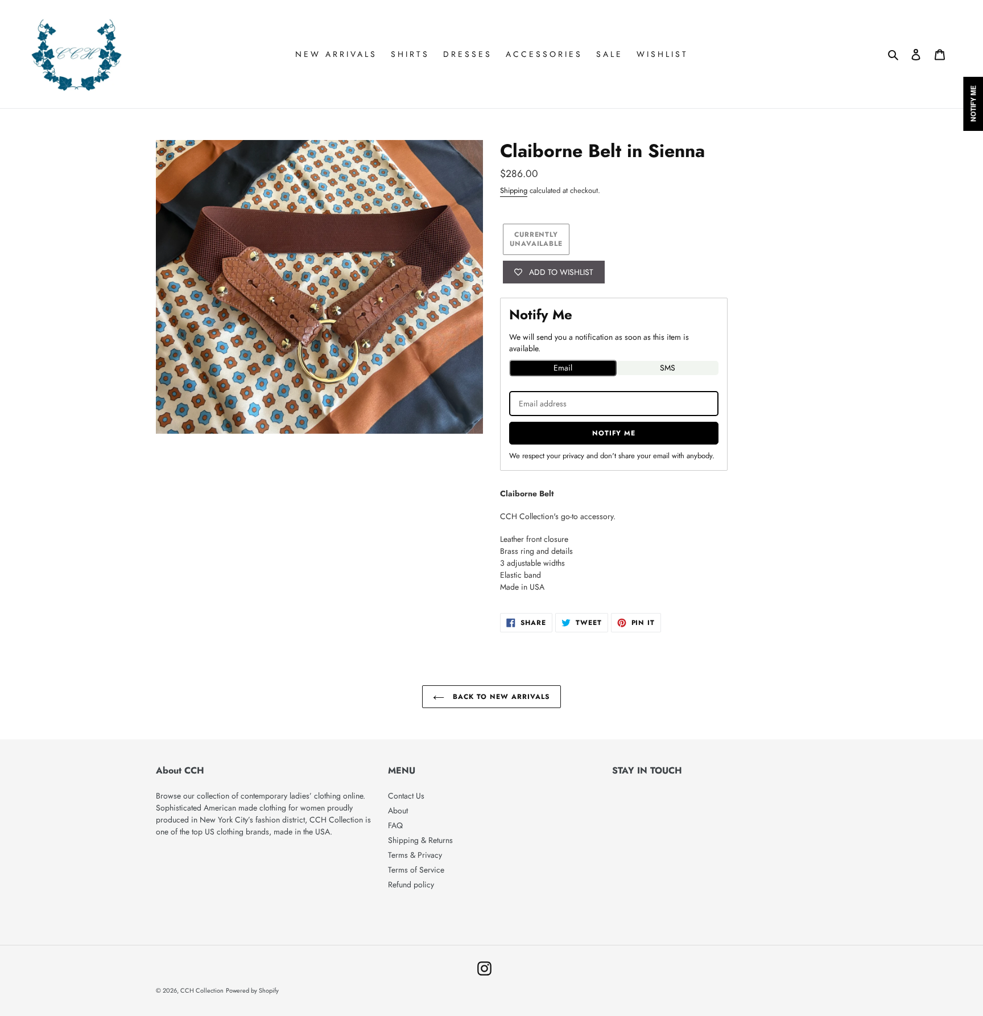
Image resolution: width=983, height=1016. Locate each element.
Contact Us (406, 795)
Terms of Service (416, 869)
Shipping (513, 190)
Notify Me (614, 433)
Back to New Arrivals (500, 697)
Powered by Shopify (252, 990)
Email (563, 367)
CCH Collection (202, 990)
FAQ (395, 825)
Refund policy (411, 884)
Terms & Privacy (415, 855)
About (398, 810)
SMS (667, 367)
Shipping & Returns (420, 840)
